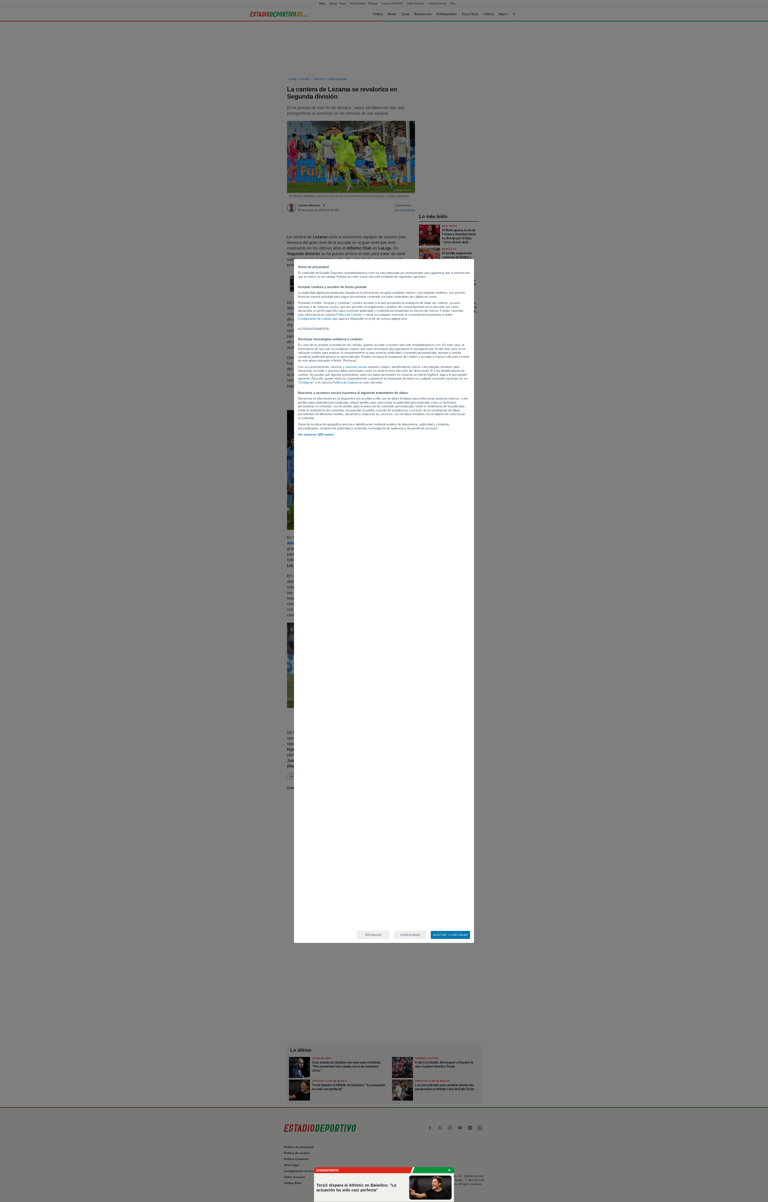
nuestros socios (356, 367)
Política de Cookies (349, 314)
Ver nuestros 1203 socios (316, 434)
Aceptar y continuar (450, 935)
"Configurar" (306, 382)
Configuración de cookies (315, 318)
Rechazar (373, 935)
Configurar (410, 935)
